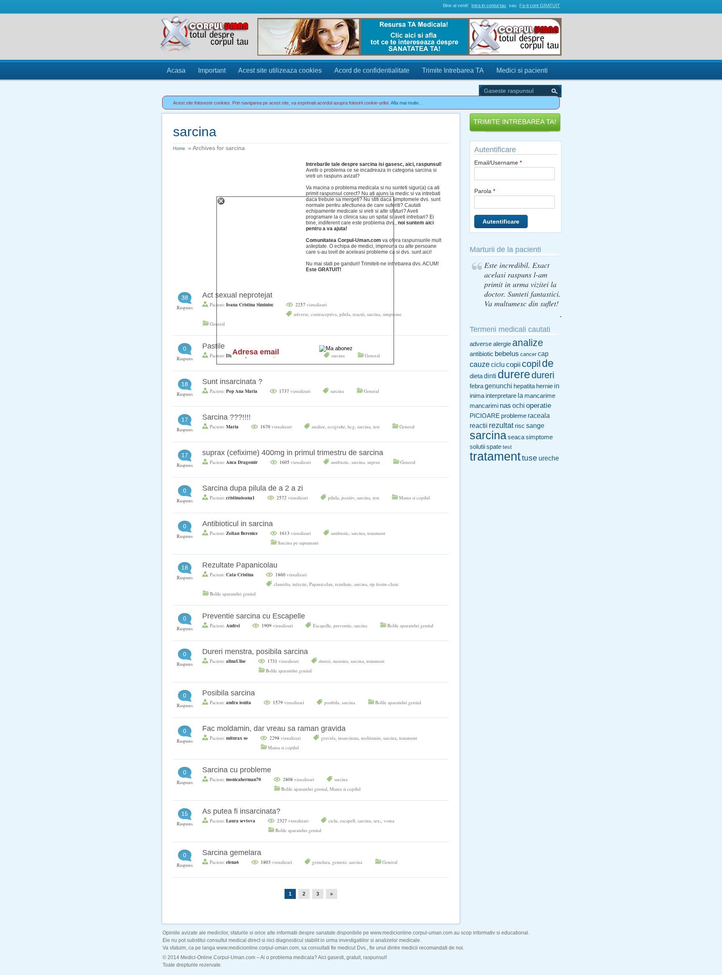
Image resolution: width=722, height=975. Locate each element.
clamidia (282, 584)
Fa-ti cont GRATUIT (539, 5)
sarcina (337, 391)
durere (514, 374)
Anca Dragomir (242, 462)
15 (184, 813)
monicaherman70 (243, 779)
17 (184, 419)
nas (505, 405)
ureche (549, 458)
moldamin (371, 738)
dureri (324, 661)
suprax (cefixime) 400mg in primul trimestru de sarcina (292, 452)
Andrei (233, 625)
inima (477, 395)
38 (184, 297)
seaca (516, 437)
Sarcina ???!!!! (226, 417)
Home (179, 148)
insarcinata (348, 738)
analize (318, 426)
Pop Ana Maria (241, 391)
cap (543, 353)
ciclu (333, 820)
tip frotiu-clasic (384, 584)
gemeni (339, 862)
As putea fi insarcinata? (241, 811)
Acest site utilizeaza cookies (280, 70)
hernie (544, 386)
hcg (351, 426)
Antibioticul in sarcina (237, 523)
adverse (481, 344)
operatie (538, 405)
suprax (373, 462)
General (371, 391)
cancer (528, 354)
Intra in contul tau (488, 5)
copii (513, 364)
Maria (232, 426)
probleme (513, 415)
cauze (480, 364)
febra (476, 386)
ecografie (336, 426)
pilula (333, 497)
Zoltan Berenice (242, 533)
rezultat (501, 425)
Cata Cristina (240, 574)
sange (535, 425)
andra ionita (238, 702)
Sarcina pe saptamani (298, 543)
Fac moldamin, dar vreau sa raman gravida (274, 728)
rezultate (343, 584)
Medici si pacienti (522, 70)
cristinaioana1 (240, 497)
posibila (331, 702)
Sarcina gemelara (231, 852)
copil (531, 364)
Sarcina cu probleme (236, 770)
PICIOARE (485, 415)
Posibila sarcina (228, 693)
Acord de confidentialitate (371, 70)
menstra (340, 661)
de (548, 363)
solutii (477, 446)
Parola (484, 191)
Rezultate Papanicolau (239, 565)
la (520, 395)
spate (493, 446)
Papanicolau (321, 584)
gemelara (321, 862)
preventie (342, 625)
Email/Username (498, 162)
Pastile (213, 346)
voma (389, 820)
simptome (539, 437)
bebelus (507, 353)
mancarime (539, 395)
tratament (376, 533)
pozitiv (347, 497)
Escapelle (322, 625)
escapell (347, 820)
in (556, 385)
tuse (529, 457)
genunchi (498, 385)
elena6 (232, 862)
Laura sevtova (240, 820)
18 (184, 384)
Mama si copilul (414, 497)
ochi (518, 405)
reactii (479, 425)
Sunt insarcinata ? (232, 381)
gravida (328, 738)
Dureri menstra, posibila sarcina (255, 651)
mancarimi (484, 405)
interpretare (501, 395)
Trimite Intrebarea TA (453, 70)
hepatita (524, 386)
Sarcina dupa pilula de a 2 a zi (252, 488)
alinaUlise (236, 661)
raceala (539, 415)
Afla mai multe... (406, 102)
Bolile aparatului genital (233, 594)
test (376, 426)
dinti (490, 375)
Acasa (176, 70)
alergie (502, 344)
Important (212, 70)
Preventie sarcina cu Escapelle (253, 616)
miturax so (237, 738)
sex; (377, 820)
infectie (299, 584)
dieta (476, 376)
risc (520, 426)
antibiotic (340, 462)
